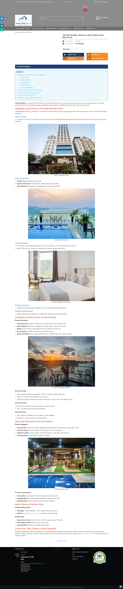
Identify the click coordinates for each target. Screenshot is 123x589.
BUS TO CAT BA (38, 28)
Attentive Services (25, 85)
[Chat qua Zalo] (2, 18)
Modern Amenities (25, 80)
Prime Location (24, 77)
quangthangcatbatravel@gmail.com (40, 2)
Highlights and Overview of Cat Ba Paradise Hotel (32, 75)
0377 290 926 (21, 2)
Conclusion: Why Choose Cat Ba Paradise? (30, 97)
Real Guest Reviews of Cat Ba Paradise (29, 92)
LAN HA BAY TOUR (22, 28)
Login (98, 2)
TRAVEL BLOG (78, 28)
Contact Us (96, 54)
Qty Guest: (66, 49)
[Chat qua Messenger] (2, 26)
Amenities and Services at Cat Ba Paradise (30, 90)
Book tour (72, 54)
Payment (75, 559)
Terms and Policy (78, 556)
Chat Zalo (72, 58)
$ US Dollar (67, 2)
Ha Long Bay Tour (65, 28)
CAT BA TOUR (51, 28)
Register (105, 2)
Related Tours (61, 540)
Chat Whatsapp (97, 58)
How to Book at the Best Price (26, 95)
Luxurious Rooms (25, 82)
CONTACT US (90, 28)
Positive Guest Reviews (27, 87)
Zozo (81, 587)
